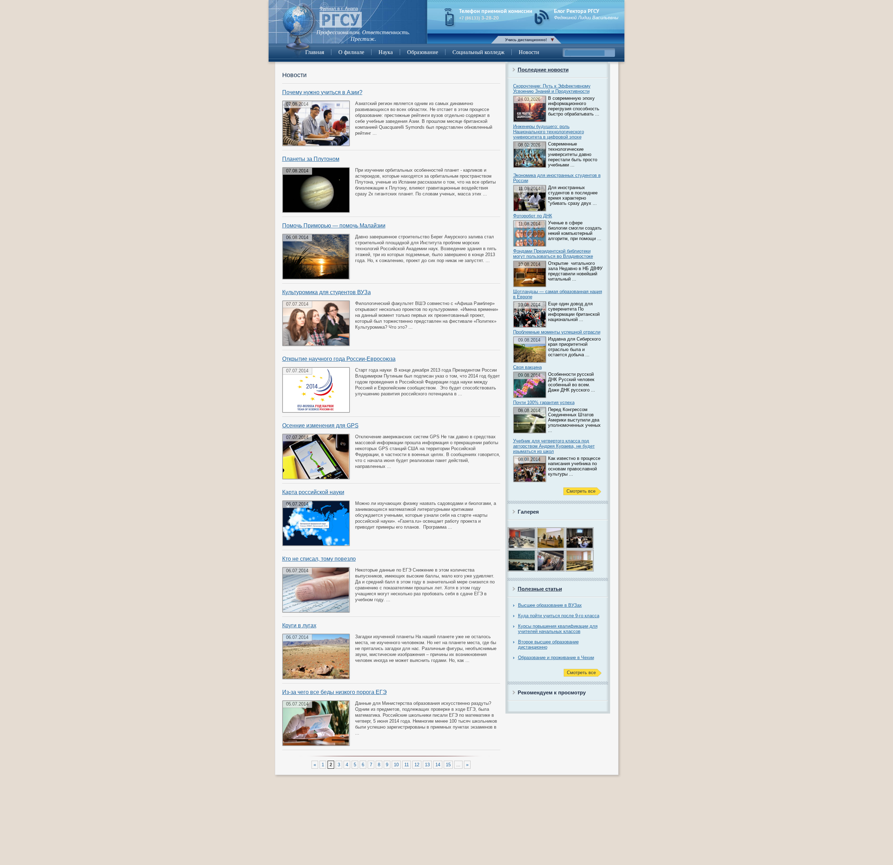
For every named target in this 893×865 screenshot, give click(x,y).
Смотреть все (580, 491)
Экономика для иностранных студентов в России (557, 178)
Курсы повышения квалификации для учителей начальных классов (558, 629)
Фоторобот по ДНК (532, 215)
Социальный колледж (478, 52)
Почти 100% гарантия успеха (544, 402)
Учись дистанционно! (526, 40)
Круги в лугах (299, 625)
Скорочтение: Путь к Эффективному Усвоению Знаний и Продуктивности (552, 88)
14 (437, 764)
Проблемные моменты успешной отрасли (556, 332)
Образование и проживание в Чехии (556, 657)
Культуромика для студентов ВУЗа (326, 292)
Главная (314, 52)
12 (416, 764)
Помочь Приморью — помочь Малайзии (333, 226)
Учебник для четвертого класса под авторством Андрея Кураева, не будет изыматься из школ (554, 446)
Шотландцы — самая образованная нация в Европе (557, 294)
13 (427, 764)
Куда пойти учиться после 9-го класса (558, 615)
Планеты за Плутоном (310, 159)
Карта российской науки (313, 492)
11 (406, 764)
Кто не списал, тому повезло (319, 559)
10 (396, 764)
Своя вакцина (527, 367)
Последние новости (543, 70)
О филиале (351, 52)
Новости (529, 52)
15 (448, 764)
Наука (385, 52)
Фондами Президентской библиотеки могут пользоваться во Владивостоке (553, 253)
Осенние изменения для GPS (320, 425)
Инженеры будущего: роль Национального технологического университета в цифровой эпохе (548, 132)
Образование (422, 52)
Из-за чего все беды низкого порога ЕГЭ (334, 692)
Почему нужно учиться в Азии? (322, 92)
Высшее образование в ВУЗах (550, 605)
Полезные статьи (540, 589)
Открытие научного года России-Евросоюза (339, 359)
